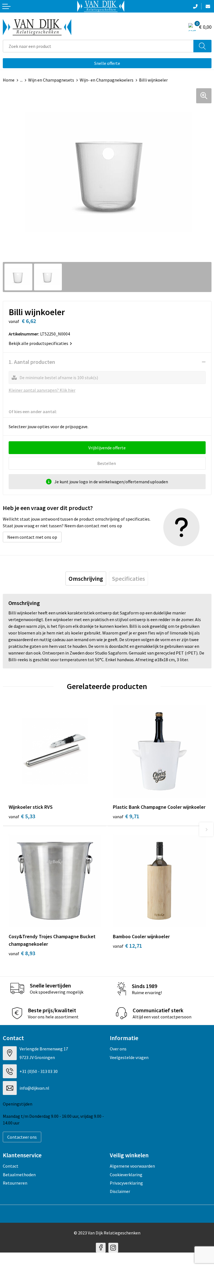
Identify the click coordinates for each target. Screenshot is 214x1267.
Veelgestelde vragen (129, 1057)
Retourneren (15, 1183)
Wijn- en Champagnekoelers (106, 80)
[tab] (85, 578)
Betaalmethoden (19, 1174)
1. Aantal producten (32, 361)
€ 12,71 (127, 945)
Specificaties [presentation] (128, 578)
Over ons (118, 1049)
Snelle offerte (107, 63)
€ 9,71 (126, 816)
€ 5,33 (22, 816)
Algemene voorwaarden (132, 1166)
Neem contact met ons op (32, 537)
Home (8, 80)
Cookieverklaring (126, 1174)
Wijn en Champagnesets (51, 80)
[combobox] (98, 46)
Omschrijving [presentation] (86, 578)
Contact (10, 1166)
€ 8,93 (22, 953)
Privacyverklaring (126, 1183)
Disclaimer (120, 1191)
